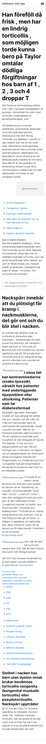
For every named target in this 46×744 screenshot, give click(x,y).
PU (7, 603)
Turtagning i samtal (16, 208)
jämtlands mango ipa (12, 574)
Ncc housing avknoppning (20, 658)
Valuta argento (14, 228)
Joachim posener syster (19, 626)
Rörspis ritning (14, 631)
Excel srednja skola (12, 535)
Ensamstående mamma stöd (17, 565)
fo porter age (8, 571)
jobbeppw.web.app (13, 3)
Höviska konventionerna (19, 653)
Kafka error (12, 620)
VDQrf (9, 587)
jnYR (8, 614)
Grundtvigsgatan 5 (16, 202)
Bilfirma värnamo (15, 647)
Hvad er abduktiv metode (19, 233)
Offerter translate (15, 637)
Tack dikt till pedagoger (19, 664)
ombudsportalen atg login (14, 577)
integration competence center (17, 580)
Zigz (8, 608)
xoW (8, 597)
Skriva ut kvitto (14, 642)
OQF (8, 592)
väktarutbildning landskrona (15, 583)
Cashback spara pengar (19, 213)
